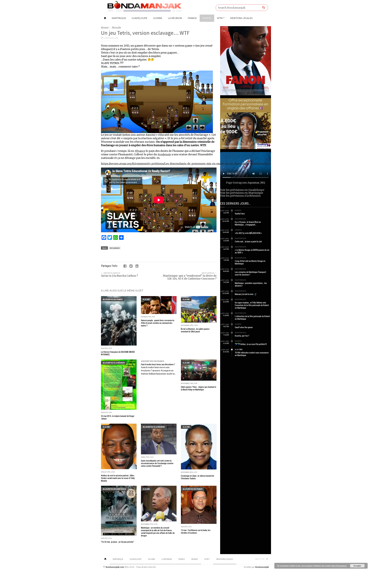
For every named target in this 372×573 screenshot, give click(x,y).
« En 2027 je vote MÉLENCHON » (248, 233)
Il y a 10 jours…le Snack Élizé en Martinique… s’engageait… (248, 223)
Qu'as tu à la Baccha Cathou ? (119, 275)
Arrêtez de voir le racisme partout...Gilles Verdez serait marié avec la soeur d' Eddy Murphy (118, 478)
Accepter (357, 565)
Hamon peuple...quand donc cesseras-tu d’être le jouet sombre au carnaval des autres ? (157, 323)
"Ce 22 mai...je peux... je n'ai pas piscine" (117, 542)
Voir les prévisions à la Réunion (240, 195)
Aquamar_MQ (256, 182)
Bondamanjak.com (115, 567)
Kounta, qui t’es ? (242, 335)
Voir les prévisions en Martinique (241, 192)
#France (140, 151)
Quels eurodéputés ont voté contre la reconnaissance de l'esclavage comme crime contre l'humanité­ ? (157, 463)
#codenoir (164, 154)
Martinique (119, 18)
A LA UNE (146, 299)
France (192, 18)
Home (105, 27)
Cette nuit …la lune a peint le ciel (248, 241)
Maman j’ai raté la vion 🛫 (246, 294)
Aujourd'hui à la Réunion (114, 363)
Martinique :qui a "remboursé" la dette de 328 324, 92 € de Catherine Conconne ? (190, 277)
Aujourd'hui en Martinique (114, 489)
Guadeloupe (139, 18)
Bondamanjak (262, 567)
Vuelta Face (240, 213)
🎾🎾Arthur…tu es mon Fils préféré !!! (251, 344)
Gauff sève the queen (244, 327)
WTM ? (220, 18)
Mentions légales (241, 18)
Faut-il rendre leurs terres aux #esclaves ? (158, 364)
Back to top (260, 559)
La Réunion (175, 18)
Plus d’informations (339, 566)
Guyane (157, 18)
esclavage (115, 248)
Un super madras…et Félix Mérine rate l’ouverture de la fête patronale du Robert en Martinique (252, 305)
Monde (207, 18)
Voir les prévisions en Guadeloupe (242, 190)
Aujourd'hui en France (112, 299)
